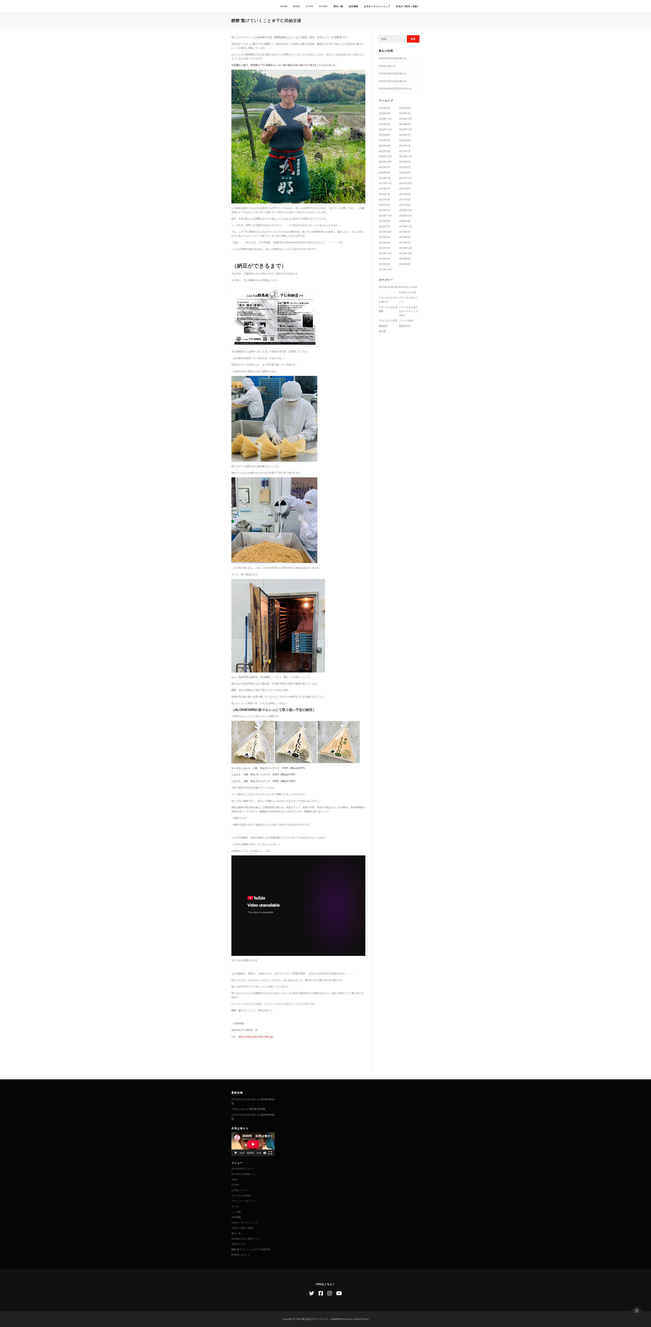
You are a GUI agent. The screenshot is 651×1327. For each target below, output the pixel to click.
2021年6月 (405, 194)
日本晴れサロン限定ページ (245, 1238)
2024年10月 (405, 118)
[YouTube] (339, 1293)
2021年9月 (384, 188)
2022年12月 (385, 156)
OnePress (336, 1319)
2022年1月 (384, 178)
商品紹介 (383, 325)
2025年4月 (384, 107)
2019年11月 (405, 226)
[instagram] (329, 1293)
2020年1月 (384, 226)
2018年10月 (405, 253)
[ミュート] (265, 1153)
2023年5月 (405, 140)
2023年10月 (405, 129)
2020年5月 (384, 221)
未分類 (382, 331)
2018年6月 (384, 264)
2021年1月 (384, 210)
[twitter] (311, 1293)
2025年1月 (405, 113)
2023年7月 (405, 134)
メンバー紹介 (406, 320)
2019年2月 (405, 242)
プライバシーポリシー (243, 1200)
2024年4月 (405, 124)
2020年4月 (405, 221)
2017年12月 (385, 269)
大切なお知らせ (387, 65)
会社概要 (353, 6)
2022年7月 (384, 167)
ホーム (235, 1206)
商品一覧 (338, 6)
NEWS (296, 6)
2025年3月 (405, 107)
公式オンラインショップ (377, 6)
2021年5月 (384, 199)
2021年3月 (384, 204)
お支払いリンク (239, 1190)
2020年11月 (385, 215)
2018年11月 (385, 253)
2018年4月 (405, 264)
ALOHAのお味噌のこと (243, 1174)
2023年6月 (384, 140)
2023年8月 (384, 134)
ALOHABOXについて (242, 1168)
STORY (323, 6)
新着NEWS (405, 325)
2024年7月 (384, 124)
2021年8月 (405, 188)
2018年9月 (384, 258)
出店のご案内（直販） (408, 6)
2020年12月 (405, 210)
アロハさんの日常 (388, 320)
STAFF (309, 6)
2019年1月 (384, 248)
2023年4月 (384, 145)
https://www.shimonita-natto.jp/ (255, 1036)
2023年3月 (405, 145)
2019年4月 (405, 237)
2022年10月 (385, 161)
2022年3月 (405, 172)
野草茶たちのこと (240, 1254)
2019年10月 (385, 231)
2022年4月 (384, 172)
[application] (253, 1144)
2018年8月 (405, 258)
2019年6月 (384, 237)
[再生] (236, 1153)
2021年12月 (405, 178)
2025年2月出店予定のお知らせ (395, 88)
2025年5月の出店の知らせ (393, 58)
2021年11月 (385, 183)
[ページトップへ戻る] (637, 1311)
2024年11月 (385, 118)
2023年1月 (405, 151)
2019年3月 (384, 242)
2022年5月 (405, 167)
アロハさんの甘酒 (240, 1195)
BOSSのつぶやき (408, 286)
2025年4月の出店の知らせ (393, 73)
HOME (283, 6)
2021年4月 (405, 199)
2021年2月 (405, 204)
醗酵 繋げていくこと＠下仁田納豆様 (250, 1249)
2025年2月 (384, 113)
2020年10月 (405, 215)
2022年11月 (405, 156)
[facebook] (321, 1293)
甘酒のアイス (238, 1244)
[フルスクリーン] (270, 1153)
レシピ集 (236, 1211)
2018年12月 (405, 248)
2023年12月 (385, 129)
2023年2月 (384, 151)
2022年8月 (405, 161)
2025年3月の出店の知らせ (393, 81)
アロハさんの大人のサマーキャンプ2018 (408, 311)
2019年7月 (405, 231)
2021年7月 (384, 194)
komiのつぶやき (407, 292)
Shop (234, 1179)
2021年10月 (405, 183)
